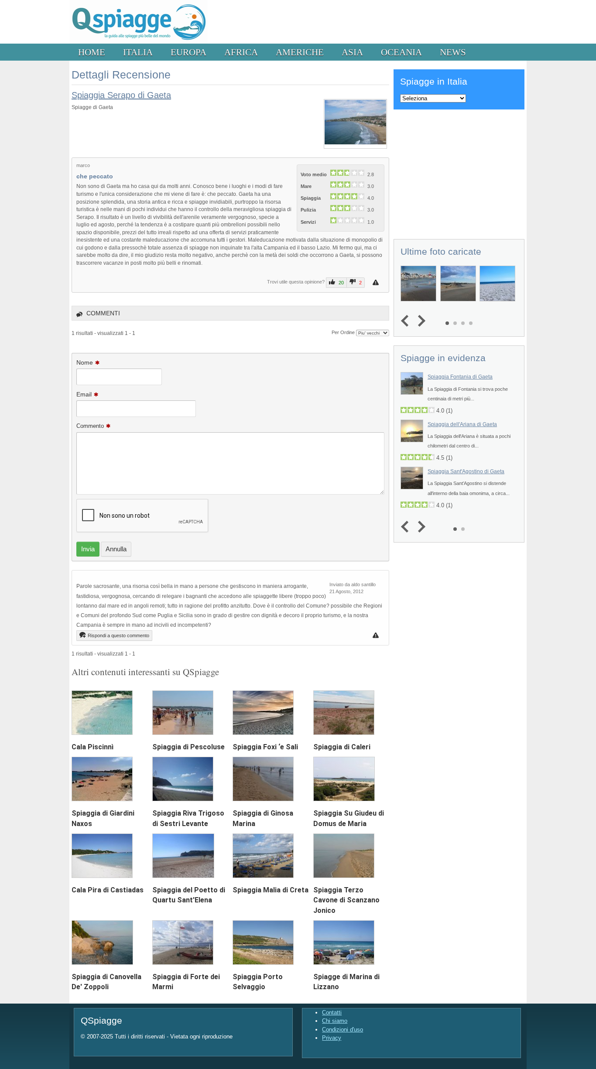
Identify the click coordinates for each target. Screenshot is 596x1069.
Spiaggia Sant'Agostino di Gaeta (466, 471)
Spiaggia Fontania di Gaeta (460, 377)
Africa (241, 52)
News (453, 52)
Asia (352, 52)
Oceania (401, 52)
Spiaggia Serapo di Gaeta (121, 95)
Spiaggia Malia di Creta (270, 890)
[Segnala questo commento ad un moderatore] (376, 635)
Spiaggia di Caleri (341, 747)
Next (419, 321)
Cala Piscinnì (92, 747)
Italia (138, 52)
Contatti (332, 1012)
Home (91, 52)
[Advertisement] (459, 172)
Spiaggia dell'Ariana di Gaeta (462, 424)
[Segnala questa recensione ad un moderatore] (376, 282)
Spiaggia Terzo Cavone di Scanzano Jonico (346, 900)
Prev (407, 321)
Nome (84, 362)
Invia (88, 549)
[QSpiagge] (138, 41)
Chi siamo (334, 1021)
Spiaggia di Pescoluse (188, 747)
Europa (188, 52)
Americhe (300, 52)
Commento (90, 426)
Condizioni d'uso (342, 1029)
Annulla (116, 549)
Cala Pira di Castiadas (108, 890)
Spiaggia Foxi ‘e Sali (265, 747)
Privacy (331, 1038)
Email (84, 394)
